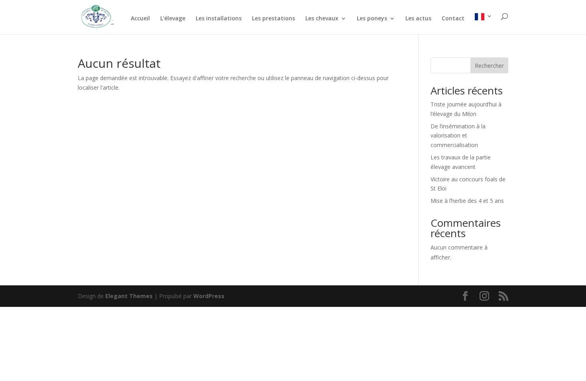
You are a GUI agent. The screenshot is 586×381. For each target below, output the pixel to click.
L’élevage (172, 19)
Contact (453, 19)
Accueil (140, 19)
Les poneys (372, 19)
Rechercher (489, 65)
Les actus (418, 19)
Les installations (219, 19)
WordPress (208, 296)
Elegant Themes (129, 296)
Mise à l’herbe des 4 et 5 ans (467, 200)
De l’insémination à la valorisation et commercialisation (458, 135)
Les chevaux (321, 19)
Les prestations (273, 19)
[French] (483, 23)
